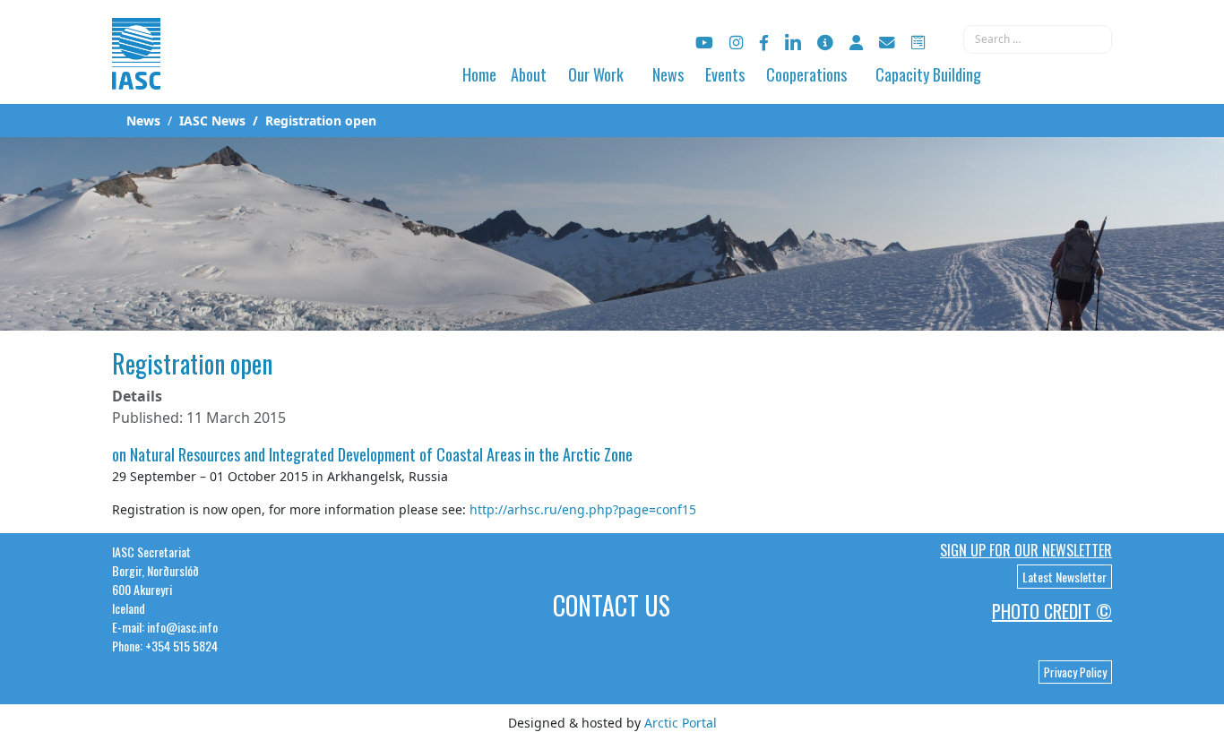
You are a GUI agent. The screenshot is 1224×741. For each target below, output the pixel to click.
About (529, 74)
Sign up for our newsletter (1026, 550)
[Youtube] (704, 42)
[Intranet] (856, 42)
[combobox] (1037, 39)
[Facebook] (764, 42)
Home (479, 74)
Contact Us (611, 605)
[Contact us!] (887, 42)
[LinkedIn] (793, 42)
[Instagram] (736, 42)
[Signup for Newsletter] (825, 42)
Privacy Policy (1075, 672)
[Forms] (918, 42)
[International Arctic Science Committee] (136, 72)
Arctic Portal (680, 722)
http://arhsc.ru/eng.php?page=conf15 (583, 509)
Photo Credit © (1052, 611)
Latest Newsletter (1064, 576)
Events (725, 74)
